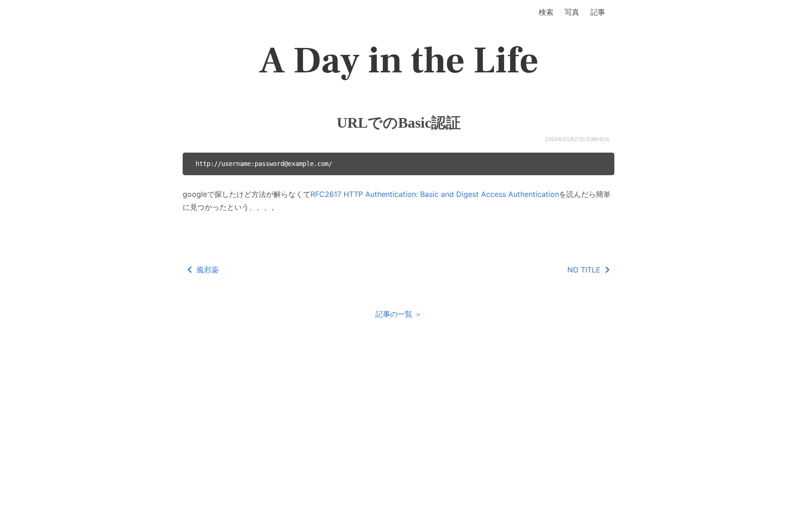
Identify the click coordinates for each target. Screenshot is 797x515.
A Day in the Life (399, 61)
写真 (572, 12)
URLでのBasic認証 (399, 122)
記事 (597, 12)
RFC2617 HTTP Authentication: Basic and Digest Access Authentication (434, 194)
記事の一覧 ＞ (398, 314)
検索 (546, 12)
